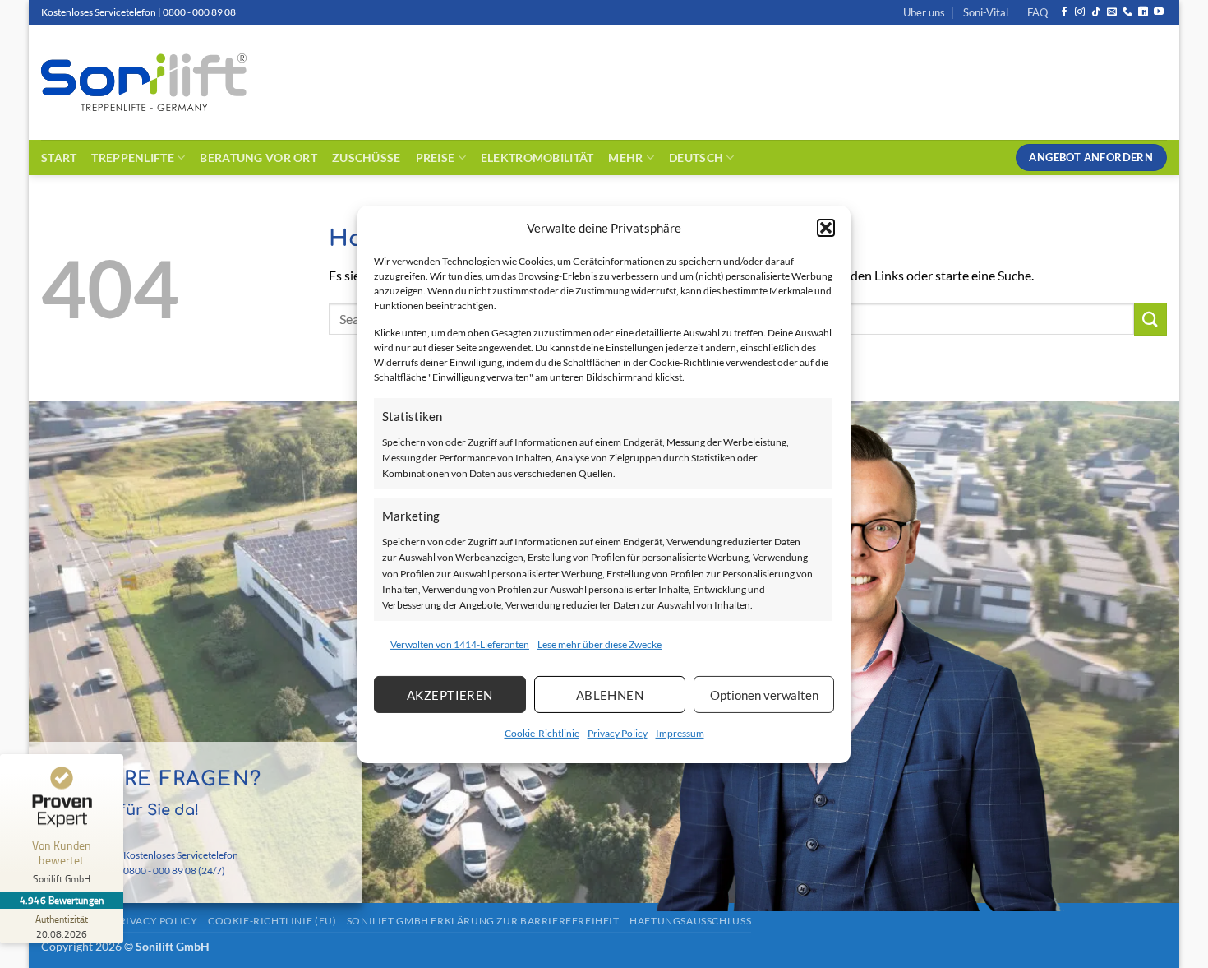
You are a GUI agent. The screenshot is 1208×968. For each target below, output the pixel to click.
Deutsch (696, 157)
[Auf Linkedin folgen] (1143, 12)
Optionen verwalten (764, 695)
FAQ (1037, 12)
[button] (826, 227)
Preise (435, 157)
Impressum (680, 733)
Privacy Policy (618, 733)
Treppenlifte (132, 157)
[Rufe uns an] (1127, 12)
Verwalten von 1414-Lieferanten (459, 644)
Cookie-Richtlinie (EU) (272, 921)
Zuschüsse (366, 157)
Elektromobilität (537, 157)
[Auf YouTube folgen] (1159, 12)
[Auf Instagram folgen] (1080, 12)
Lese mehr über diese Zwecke (599, 644)
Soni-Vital (985, 12)
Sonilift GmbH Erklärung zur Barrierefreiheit (483, 921)
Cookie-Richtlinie (542, 733)
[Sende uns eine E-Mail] (1112, 12)
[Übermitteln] (1150, 319)
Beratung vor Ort (258, 157)
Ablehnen (610, 695)
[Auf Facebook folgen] (1064, 12)
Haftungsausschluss (690, 921)
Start (58, 157)
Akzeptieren (450, 695)
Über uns (924, 12)
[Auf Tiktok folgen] (1096, 12)
